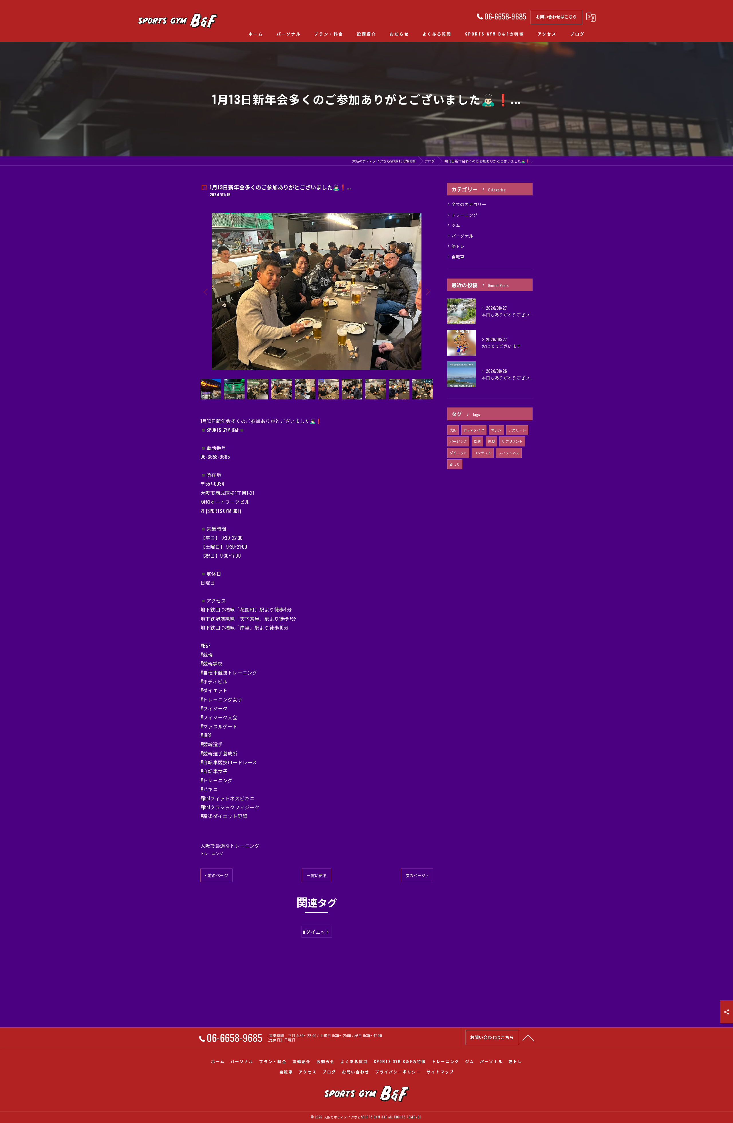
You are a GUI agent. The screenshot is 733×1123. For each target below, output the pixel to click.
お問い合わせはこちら (556, 16)
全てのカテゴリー (469, 204)
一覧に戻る (316, 875)
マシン (496, 430)
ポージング (458, 441)
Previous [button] (206, 291)
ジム (456, 225)
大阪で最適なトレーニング (229, 845)
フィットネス (508, 452)
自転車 (458, 257)
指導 (477, 441)
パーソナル (462, 236)
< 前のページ (216, 875)
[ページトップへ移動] (528, 1037)
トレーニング (211, 853)
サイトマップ (440, 1072)
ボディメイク (474, 430)
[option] (316, 291)
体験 (491, 441)
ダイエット (458, 452)
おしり (455, 464)
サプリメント (512, 441)
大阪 (453, 430)
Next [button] (427, 291)
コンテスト (482, 452)
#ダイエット (316, 931)
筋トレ (458, 246)
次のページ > (416, 875)
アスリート (517, 430)
